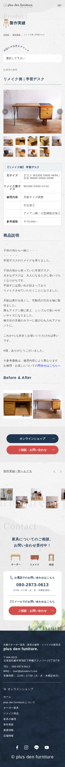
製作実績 (16, 35)
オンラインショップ (20, 689)
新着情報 (8, 730)
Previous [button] (5, 112)
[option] (32, 111)
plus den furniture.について (19, 702)
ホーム (7, 696)
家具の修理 (9, 719)
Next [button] (60, 112)
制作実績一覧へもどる (17, 471)
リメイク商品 (11, 713)
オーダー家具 (11, 707)
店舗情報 (8, 735)
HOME (6, 35)
